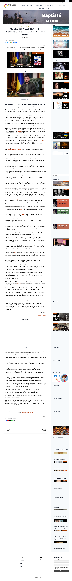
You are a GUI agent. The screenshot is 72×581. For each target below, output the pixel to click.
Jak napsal (19, 131)
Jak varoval (7, 219)
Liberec (21, 559)
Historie (55, 3)
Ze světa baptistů (40, 8)
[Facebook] (66, 1)
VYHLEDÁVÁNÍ (55, 151)
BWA (21, 565)
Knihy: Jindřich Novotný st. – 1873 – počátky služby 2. (36, 429)
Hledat (66, 153)
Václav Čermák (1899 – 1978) (59, 459)
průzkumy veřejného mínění (14, 149)
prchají (19, 283)
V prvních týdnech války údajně (12, 199)
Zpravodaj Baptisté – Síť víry (27, 412)
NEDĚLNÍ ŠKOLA (62, 3)
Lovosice (22, 560)
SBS (21, 566)
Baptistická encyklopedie (27, 5)
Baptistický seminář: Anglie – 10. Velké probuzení (13, 429)
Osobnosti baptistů (61, 5)
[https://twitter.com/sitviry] (68, 1)
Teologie (50, 3)
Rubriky (54, 173)
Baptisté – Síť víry (31, 411)
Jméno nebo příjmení (57, 559)
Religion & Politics (42, 315)
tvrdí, (15, 252)
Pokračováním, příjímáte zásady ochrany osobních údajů (61, 568)
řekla (21, 209)
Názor (22, 26)
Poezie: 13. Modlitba (58, 468)
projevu (22, 214)
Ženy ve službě (51, 5)
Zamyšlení (48, 8)
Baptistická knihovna (40, 5)
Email (54, 563)
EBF (21, 563)
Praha (21, 562)
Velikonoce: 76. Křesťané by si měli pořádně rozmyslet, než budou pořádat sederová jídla (60, 538)
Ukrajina (27, 26)
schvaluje (41, 140)
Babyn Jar (15, 268)
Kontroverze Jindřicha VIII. (59, 497)
